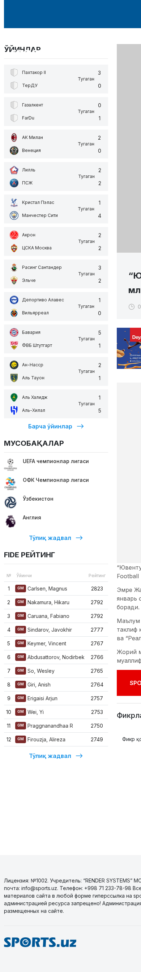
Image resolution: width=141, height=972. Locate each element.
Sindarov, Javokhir (44, 630)
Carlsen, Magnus (42, 588)
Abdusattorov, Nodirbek (51, 657)
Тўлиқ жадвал (50, 537)
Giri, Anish (34, 684)
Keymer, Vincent (41, 643)
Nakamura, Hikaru (43, 602)
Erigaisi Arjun (37, 698)
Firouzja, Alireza (41, 739)
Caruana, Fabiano (43, 616)
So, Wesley (36, 671)
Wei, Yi (30, 712)
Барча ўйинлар (50, 426)
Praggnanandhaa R (45, 726)
